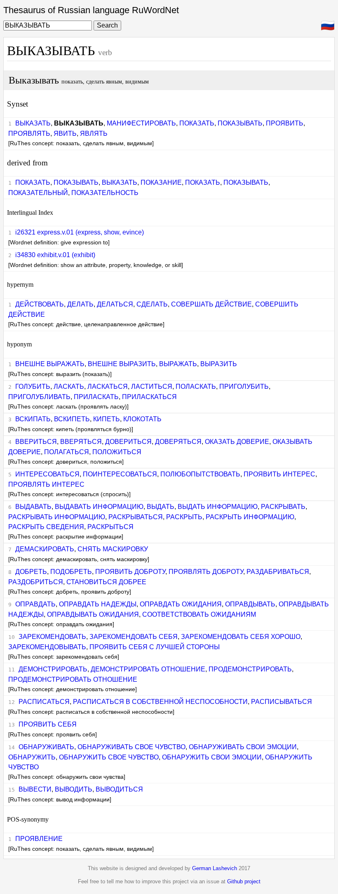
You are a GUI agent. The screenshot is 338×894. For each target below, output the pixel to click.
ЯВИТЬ (65, 133)
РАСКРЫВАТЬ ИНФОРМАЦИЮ (56, 516)
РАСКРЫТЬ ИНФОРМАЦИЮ (250, 516)
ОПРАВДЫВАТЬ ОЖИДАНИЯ (93, 614)
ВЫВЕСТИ (35, 789)
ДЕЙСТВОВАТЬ (39, 304)
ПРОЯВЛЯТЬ (29, 133)
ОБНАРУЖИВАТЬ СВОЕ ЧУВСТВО (131, 746)
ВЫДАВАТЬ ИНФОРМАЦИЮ (99, 506)
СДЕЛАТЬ (152, 304)
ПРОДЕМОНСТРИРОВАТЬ (250, 669)
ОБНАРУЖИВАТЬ (46, 746)
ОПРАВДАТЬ (35, 604)
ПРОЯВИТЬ (284, 123)
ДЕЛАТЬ (80, 304)
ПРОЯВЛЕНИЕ (39, 838)
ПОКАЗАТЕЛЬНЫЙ (38, 192)
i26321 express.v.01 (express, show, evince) (79, 232)
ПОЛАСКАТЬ (196, 386)
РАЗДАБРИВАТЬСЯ (277, 571)
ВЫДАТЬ (160, 506)
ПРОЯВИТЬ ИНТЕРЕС (279, 474)
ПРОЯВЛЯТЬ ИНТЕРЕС (46, 484)
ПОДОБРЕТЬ (71, 571)
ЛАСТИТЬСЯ (151, 386)
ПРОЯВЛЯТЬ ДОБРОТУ (206, 571)
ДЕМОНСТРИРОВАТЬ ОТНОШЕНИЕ (148, 669)
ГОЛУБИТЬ (32, 386)
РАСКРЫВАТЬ (283, 506)
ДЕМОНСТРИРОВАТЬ (53, 669)
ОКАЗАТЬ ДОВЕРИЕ (237, 441)
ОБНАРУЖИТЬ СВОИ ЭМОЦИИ (212, 757)
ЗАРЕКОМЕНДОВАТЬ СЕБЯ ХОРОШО (240, 636)
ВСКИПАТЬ (33, 419)
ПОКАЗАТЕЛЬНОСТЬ (104, 192)
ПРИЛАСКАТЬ (96, 396)
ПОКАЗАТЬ (196, 123)
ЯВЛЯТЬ (94, 133)
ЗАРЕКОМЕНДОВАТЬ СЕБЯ (133, 636)
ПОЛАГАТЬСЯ (66, 451)
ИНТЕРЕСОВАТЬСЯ (47, 474)
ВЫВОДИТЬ (73, 789)
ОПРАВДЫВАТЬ (250, 604)
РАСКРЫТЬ (184, 516)
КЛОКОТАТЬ (142, 419)
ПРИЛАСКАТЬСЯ (149, 396)
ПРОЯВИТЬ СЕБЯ (48, 724)
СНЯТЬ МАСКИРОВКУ (112, 549)
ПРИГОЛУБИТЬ (244, 386)
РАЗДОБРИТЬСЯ (35, 581)
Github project (244, 881)
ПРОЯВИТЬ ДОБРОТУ (130, 571)
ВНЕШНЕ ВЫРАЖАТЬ (49, 363)
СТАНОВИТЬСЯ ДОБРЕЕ (106, 581)
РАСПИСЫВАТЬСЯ (281, 701)
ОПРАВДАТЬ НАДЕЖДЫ (97, 604)
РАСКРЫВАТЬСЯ (135, 516)
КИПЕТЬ (106, 419)
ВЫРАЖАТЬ (178, 363)
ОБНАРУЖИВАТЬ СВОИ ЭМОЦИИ (243, 746)
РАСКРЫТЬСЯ (110, 526)
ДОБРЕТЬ (31, 571)
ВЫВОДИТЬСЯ (119, 789)
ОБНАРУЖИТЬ (32, 757)
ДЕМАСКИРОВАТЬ (44, 549)
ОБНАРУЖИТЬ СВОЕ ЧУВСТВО (109, 757)
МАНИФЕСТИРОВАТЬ (141, 123)
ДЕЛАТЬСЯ (115, 304)
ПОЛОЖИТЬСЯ (116, 451)
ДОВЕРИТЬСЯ (128, 441)
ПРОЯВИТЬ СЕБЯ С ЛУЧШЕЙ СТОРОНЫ (154, 646)
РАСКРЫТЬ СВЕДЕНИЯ (46, 526)
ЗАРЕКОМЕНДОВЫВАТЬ (47, 646)
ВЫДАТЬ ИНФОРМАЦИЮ (218, 506)
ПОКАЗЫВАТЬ (240, 123)
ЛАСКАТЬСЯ (107, 386)
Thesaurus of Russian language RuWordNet (91, 10)
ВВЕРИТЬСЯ (36, 441)
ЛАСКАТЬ (69, 386)
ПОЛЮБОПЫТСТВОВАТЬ (200, 474)
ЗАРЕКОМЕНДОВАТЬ (52, 636)
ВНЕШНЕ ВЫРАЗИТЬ (122, 363)
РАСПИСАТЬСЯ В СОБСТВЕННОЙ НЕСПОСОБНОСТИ (160, 701)
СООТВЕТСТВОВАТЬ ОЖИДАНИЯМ (199, 614)
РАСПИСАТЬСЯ (44, 701)
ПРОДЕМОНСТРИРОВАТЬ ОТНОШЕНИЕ (72, 679)
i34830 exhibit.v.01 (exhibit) (55, 254)
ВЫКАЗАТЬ (33, 123)
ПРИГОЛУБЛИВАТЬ (39, 396)
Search (107, 25)
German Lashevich (214, 868)
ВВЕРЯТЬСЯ (81, 441)
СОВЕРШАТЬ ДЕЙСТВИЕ (211, 304)
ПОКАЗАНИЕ (161, 182)
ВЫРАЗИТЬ (218, 363)
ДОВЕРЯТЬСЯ (178, 441)
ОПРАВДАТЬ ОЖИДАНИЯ (181, 604)
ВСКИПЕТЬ (72, 419)
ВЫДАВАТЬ (33, 506)
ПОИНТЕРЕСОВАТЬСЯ (120, 474)
